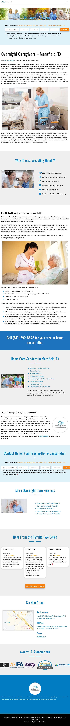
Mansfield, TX (21, 25)
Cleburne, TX (51, 25)
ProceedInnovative (40, 722)
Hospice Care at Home (37, 376)
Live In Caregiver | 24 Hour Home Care (42, 379)
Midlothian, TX (60, 25)
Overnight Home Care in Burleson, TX (48, 514)
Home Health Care (35, 373)
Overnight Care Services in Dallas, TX (48, 503)
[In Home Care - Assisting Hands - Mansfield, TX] (6, 2)
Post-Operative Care (36, 384)
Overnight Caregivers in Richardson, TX (49, 511)
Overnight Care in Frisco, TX (45, 508)
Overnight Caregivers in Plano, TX (47, 506)
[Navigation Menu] (67, 2)
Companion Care (35, 371)
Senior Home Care (35, 386)
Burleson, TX (31, 25)
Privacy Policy (60, 717)
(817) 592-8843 (9, 60)
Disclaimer (35, 720)
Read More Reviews (35, 586)
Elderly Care (46, 386)
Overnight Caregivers (36, 381)
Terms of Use (49, 717)
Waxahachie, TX (41, 25)
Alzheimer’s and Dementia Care (40, 368)
